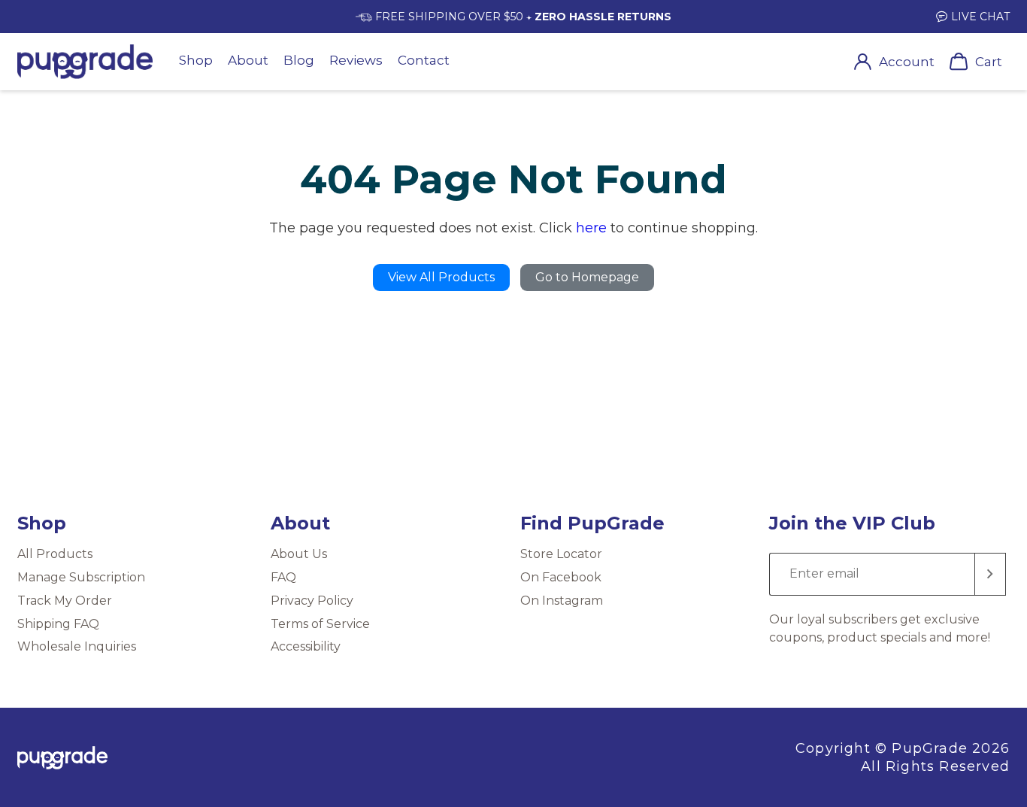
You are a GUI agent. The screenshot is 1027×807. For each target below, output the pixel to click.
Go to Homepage (587, 277)
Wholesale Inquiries (76, 646)
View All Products (441, 277)
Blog (298, 60)
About (248, 60)
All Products (54, 554)
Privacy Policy (312, 600)
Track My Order (64, 600)
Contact (424, 60)
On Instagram (561, 600)
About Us (299, 554)
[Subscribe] (990, 574)
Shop (196, 60)
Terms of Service (320, 624)
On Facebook (560, 577)
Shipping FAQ (58, 624)
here (591, 228)
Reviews (356, 60)
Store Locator (561, 554)
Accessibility (306, 646)
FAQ (283, 577)
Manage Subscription (81, 577)
